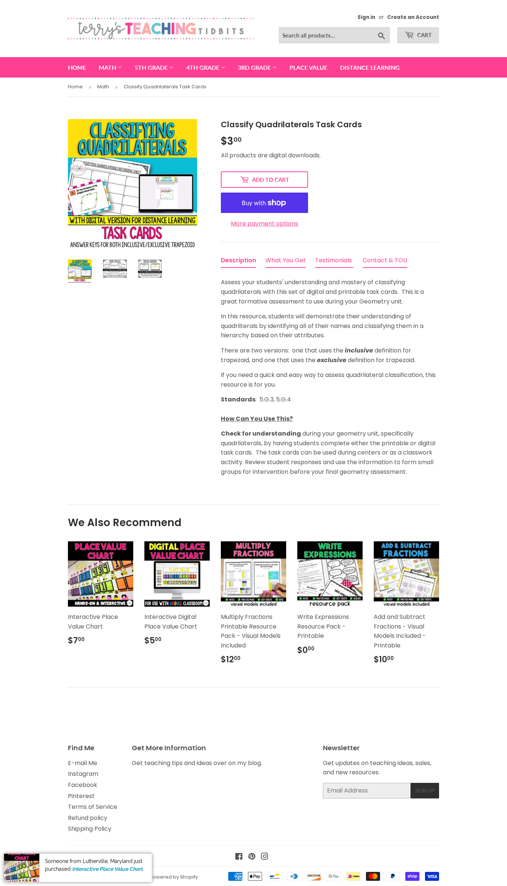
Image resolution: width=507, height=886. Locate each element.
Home (77, 67)
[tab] (238, 262)
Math (108, 67)
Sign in (366, 17)
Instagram (83, 773)
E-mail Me (82, 763)
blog (254, 763)
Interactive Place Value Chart (107, 869)
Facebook (82, 785)
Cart (424, 35)
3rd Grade (255, 67)
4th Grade (203, 67)
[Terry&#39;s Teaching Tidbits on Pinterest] (252, 857)
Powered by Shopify (174, 876)
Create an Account (413, 17)
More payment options (264, 223)
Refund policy (87, 818)
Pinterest (81, 796)
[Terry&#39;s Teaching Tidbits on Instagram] (264, 857)
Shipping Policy (89, 828)
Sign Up (424, 791)
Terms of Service (92, 807)
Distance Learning (370, 67)
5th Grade (152, 67)
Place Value (308, 67)
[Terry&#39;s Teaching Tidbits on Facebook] (239, 857)
